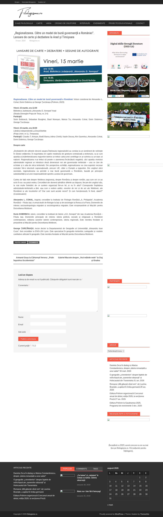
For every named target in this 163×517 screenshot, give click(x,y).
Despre (17, 2)
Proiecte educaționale (120, 23)
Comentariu (23, 285)
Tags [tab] (95, 469)
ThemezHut (144, 514)
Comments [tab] (81, 469)
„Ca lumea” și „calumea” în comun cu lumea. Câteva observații (87, 477)
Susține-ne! (41, 2)
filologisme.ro (34, 41)
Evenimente (99, 23)
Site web (22, 332)
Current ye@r (24, 346)
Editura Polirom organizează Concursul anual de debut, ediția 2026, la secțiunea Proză (127, 396)
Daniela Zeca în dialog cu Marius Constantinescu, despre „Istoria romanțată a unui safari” (128, 368)
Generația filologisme (29, 2)
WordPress (119, 514)
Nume (20, 317)
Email (20, 325)
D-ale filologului (24, 23)
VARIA (48, 23)
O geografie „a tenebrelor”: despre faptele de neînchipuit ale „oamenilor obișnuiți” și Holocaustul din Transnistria (128, 378)
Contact (140, 23)
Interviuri (85, 23)
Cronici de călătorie (65, 23)
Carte (39, 23)
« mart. (110, 505)
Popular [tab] (67, 469)
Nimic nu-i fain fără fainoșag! (89, 491)
